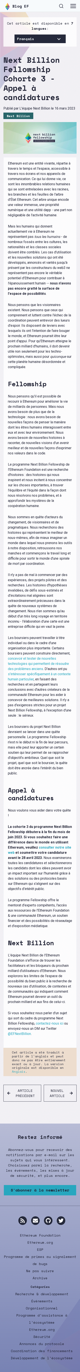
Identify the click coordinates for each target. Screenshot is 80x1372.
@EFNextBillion (19, 1034)
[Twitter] (61, 1220)
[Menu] (73, 6)
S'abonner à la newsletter (40, 1190)
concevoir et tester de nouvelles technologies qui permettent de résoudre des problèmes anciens (38, 663)
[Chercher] (61, 5)
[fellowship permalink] (6, 384)
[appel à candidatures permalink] (6, 794)
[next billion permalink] (6, 943)
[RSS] (22, 1220)
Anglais (18, 1071)
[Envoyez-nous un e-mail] (35, 1220)
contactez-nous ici (49, 1023)
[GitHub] (48, 1220)
